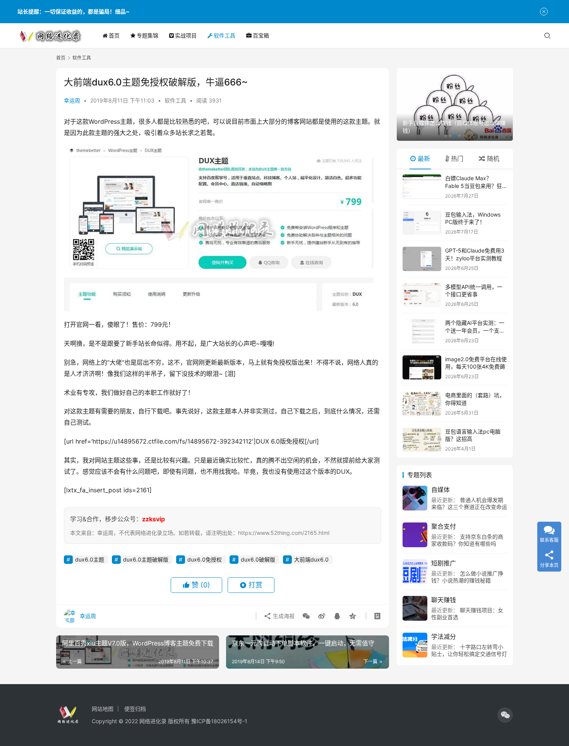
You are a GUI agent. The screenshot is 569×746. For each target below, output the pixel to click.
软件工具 (224, 35)
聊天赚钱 (443, 600)
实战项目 (186, 35)
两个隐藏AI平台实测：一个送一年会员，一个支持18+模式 (475, 330)
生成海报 (283, 616)
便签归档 (135, 708)
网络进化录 (152, 721)
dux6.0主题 (89, 559)
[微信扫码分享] (306, 616)
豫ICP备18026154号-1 (219, 721)
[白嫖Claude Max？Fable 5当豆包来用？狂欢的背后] (422, 186)
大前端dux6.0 (311, 559)
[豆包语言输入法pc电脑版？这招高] (422, 440)
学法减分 (443, 636)
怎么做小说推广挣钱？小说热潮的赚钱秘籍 (467, 577)
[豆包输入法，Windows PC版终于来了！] (422, 223)
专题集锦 (147, 35)
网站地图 (102, 708)
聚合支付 (443, 526)
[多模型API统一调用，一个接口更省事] (422, 295)
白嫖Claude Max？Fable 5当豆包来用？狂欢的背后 (473, 185)
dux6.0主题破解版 (145, 559)
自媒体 (440, 489)
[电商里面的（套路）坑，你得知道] (422, 403)
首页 (114, 35)
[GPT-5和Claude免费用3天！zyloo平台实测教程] (422, 259)
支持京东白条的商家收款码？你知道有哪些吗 (467, 540)
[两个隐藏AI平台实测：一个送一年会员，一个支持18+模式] (422, 331)
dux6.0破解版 (258, 559)
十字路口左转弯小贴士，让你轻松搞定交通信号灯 (469, 650)
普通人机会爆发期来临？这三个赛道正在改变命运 (469, 503)
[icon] (505, 715)
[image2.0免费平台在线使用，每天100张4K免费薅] (422, 367)
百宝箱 (261, 35)
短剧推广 (443, 563)
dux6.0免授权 (204, 559)
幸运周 (72, 100)
